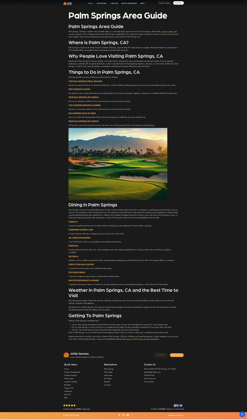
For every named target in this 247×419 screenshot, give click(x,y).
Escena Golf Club (124, 125)
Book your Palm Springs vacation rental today (142, 339)
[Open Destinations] (107, 3)
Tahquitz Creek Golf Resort (144, 125)
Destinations (110, 364)
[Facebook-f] (119, 415)
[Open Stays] (93, 3)
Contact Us (149, 364)
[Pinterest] (128, 415)
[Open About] (145, 3)
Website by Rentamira (176, 415)
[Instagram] (123, 415)
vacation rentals (167, 31)
